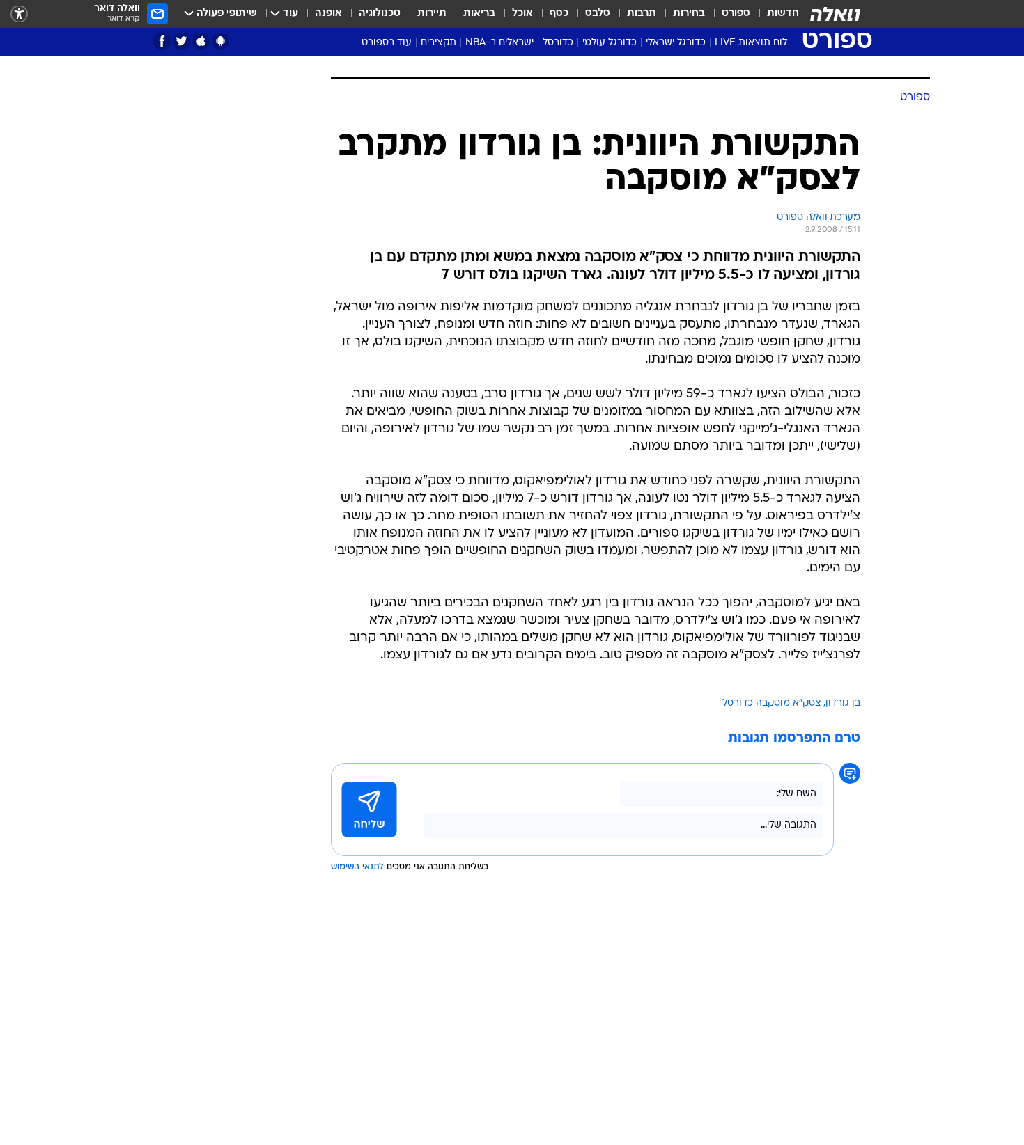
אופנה (328, 13)
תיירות (432, 13)
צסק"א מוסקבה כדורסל (771, 703)
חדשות (783, 13)
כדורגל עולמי (609, 42)
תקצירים (438, 42)
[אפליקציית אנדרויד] (220, 41)
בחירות (689, 13)
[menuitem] (774, 14)
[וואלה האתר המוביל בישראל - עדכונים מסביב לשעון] (835, 14)
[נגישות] (19, 14)
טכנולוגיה (380, 13)
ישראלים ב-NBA (499, 42)
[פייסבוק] (162, 41)
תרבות (641, 13)
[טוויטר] (181, 41)
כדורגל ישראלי (676, 42)
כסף (559, 13)
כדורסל (558, 42)
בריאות (479, 13)
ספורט (736, 13)
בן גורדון (842, 703)
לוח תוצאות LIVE (751, 42)
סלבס (597, 13)
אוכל (522, 13)
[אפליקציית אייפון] (201, 41)
